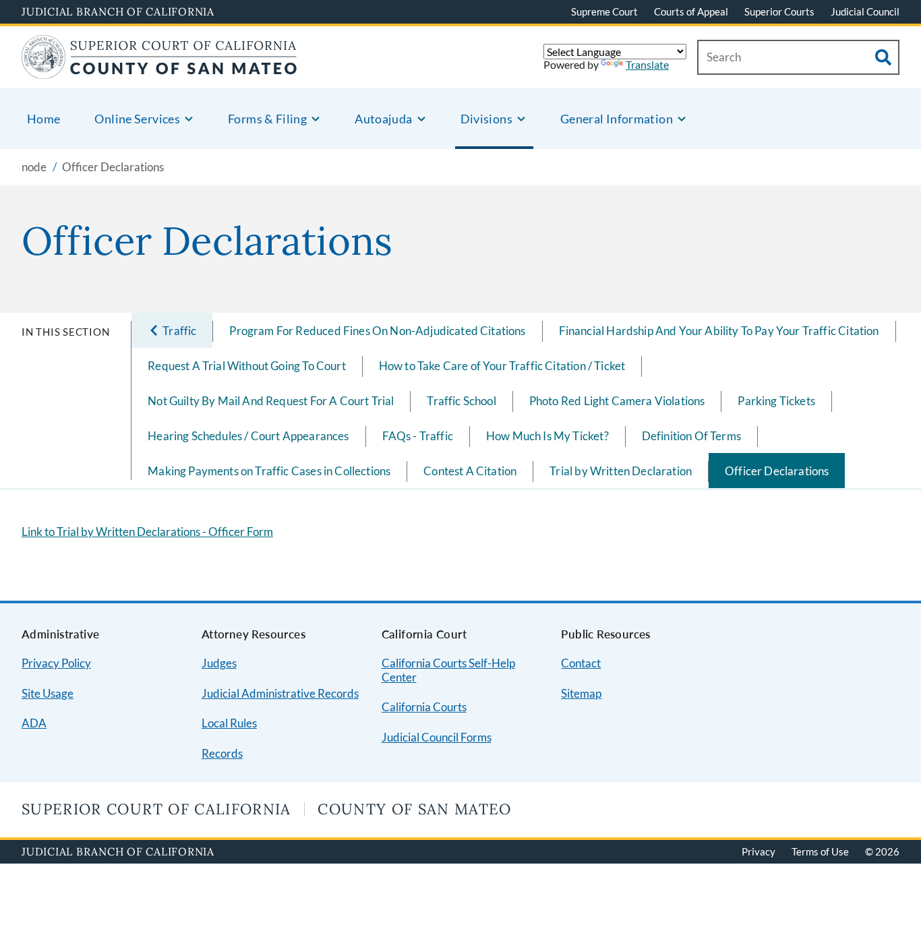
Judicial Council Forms (437, 737)
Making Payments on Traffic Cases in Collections (269, 471)
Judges (219, 663)
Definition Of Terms (691, 436)
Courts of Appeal (691, 11)
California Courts (424, 707)
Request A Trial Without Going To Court (246, 366)
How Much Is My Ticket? (547, 436)
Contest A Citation (469, 471)
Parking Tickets (776, 401)
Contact (581, 663)
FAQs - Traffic (417, 436)
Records (222, 753)
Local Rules (229, 723)
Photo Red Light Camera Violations (617, 401)
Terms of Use (820, 851)
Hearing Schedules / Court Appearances (248, 436)
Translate (647, 64)
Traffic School (461, 401)
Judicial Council (865, 11)
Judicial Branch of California (118, 11)
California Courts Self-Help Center (448, 670)
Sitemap (581, 693)
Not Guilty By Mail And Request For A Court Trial (271, 401)
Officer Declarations (777, 471)
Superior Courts (779, 11)
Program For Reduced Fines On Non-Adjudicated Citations (377, 331)
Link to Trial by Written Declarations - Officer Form (147, 531)
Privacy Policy (56, 663)
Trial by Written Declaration (620, 471)
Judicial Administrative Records (280, 693)
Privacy (758, 851)
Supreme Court (604, 11)
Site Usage (47, 693)
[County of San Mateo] (159, 70)
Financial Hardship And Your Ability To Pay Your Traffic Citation (719, 331)
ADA (34, 723)
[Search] (883, 57)
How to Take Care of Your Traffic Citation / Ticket (502, 366)
